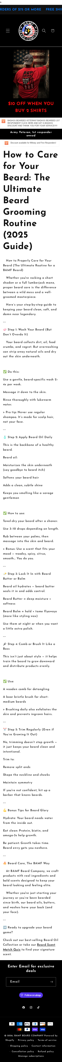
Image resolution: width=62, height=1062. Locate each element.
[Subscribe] (51, 981)
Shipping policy (19, 1046)
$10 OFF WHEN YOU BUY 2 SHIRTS (31, 107)
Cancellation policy (23, 1051)
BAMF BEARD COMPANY (28, 1036)
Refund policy (46, 1051)
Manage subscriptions (31, 1056)
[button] (7, 30)
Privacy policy (26, 1040)
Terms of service (47, 1040)
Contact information (43, 1046)
